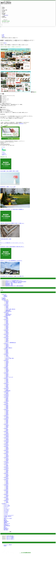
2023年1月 (6, 337)
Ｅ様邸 (7, 379)
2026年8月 (6, 500)
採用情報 (3, 16)
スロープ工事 (6, 509)
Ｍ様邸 (7, 326)
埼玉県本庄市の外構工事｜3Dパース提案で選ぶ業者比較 (14, 285)
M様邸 (7, 331)
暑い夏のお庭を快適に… (10, 535)
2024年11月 (6, 391)
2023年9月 (6, 383)
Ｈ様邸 (7, 313)
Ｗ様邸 (7, 386)
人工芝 (5, 517)
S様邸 (7, 366)
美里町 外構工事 (9, 347)
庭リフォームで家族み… (10, 536)
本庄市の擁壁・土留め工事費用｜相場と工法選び (9, 171)
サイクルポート (6, 508)
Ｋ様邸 (7, 301)
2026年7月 (6, 497)
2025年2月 (6, 446)
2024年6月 (6, 418)
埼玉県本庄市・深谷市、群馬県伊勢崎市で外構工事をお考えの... (12, 246)
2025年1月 (6, 444)
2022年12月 (6, 312)
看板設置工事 (8, 390)
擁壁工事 (5, 520)
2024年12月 (6, 394)
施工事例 (5, 296)
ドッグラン (6, 513)
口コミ (3, 8)
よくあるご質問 (4, 10)
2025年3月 (6, 450)
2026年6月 (6, 494)
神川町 (7, 359)
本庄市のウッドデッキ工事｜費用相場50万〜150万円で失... (11, 260)
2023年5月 (6, 360)
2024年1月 (6, 396)
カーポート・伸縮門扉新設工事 (11, 342)
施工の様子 (4, 13)
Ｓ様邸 (7, 306)
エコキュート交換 (7, 505)
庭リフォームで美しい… (10, 539)
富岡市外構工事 (8, 314)
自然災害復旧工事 (7, 525)
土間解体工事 (8, 310)
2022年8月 (6, 316)
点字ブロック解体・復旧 (10, 358)
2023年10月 (6, 324)
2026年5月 (6, 490)
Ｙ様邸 (7, 308)
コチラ (35, 91)
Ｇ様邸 (7, 305)
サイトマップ (6, 15)
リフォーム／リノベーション (9, 515)
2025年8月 (6, 467)
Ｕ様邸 (7, 389)
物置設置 (5, 522)
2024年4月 (6, 409)
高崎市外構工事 (8, 311)
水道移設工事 (6, 521)
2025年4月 (6, 453)
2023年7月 (6, 372)
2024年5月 (6, 415)
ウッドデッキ (6, 504)
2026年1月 (6, 473)
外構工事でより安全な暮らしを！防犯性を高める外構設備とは (12, 209)
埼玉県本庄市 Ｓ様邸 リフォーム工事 (7, 186)
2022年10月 (6, 300)
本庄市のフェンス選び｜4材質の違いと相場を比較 (13, 282)
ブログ (3, 12)
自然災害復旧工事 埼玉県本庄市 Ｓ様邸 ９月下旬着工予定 (12, 276)
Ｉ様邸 (7, 384)
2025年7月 (6, 463)
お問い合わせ (4, 17)
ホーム (3, 6)
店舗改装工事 (8, 315)
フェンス (6, 514)
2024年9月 (6, 431)
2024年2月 (6, 402)
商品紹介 (5, 295)
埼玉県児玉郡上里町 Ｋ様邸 (5, 238)
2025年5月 (6, 457)
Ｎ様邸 (7, 332)
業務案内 (3, 7)
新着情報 (4, 298)
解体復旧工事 (6, 528)
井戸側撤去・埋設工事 (7, 516)
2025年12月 (6, 440)
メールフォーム (3, 26)
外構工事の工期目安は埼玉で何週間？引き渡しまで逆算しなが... (12, 223)
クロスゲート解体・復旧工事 (10, 309)
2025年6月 (6, 461)
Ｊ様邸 (7, 458)
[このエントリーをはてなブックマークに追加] (2, 149)
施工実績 (3, 11)
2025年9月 (6, 469)
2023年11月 (6, 330)
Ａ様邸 (7, 320)
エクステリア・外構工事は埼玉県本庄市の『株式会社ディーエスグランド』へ (12, 581)
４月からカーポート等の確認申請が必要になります (14, 280)
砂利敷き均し (6, 524)
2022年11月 (6, 304)
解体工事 (5, 527)
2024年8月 (6, 428)
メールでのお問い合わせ (26, 552)
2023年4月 (6, 354)
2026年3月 (6, 479)
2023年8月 (6, 378)
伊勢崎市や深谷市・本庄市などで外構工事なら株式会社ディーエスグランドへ (45, 554)
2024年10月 (6, 388)
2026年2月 (6, 477)
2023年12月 (6, 334)
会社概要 (3, 14)
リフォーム (8, 357)
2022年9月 (6, 319)
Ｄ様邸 (7, 405)
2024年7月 (6, 424)
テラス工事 (6, 512)
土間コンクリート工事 (8, 518)
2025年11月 (6, 437)
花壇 (5, 526)
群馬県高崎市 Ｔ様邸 (9, 283)
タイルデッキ (6, 510)
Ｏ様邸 (7, 345)
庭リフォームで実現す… (10, 537)
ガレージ (5, 507)
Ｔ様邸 (7, 302)
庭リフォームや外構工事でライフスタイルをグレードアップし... (12, 242)
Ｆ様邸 (7, 361)
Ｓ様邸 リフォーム (9, 377)
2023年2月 (6, 343)
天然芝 (5, 519)
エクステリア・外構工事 (8, 544)
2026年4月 (6, 484)
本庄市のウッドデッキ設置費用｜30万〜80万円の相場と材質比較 (16, 281)
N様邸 (7, 317)
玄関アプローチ (7, 523)
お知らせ (5, 42)
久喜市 (7, 303)
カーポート (6, 506)
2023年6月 (6, 367)
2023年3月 (6, 348)
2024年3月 (6, 404)
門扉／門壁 (6, 529)
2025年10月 (6, 434)
